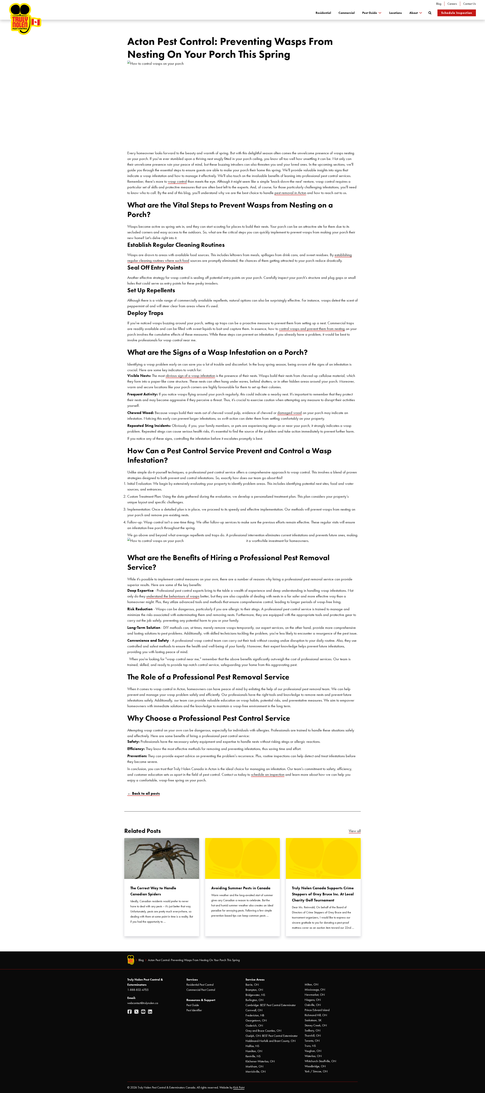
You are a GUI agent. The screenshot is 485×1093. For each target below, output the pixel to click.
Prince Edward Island (317, 1010)
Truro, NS (310, 1046)
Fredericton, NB (255, 1015)
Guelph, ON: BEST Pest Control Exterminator (272, 1036)
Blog (438, 3)
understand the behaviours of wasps (172, 596)
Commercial (347, 13)
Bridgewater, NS (255, 995)
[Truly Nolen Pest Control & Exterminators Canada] (25, 19)
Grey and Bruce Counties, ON (263, 1030)
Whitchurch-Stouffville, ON (320, 1061)
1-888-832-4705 (138, 990)
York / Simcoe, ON (316, 1071)
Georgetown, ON (256, 1020)
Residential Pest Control (200, 984)
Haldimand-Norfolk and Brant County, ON (271, 1041)
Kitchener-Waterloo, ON (260, 1061)
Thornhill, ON (313, 1035)
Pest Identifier (194, 1010)
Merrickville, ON (256, 1071)
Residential (323, 13)
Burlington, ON (254, 1000)
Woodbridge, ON (315, 1066)
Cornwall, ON (254, 1010)
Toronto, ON (312, 1040)
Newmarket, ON (315, 994)
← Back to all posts (143, 793)
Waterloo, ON (313, 1056)
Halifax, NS (252, 1046)
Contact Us (469, 3)
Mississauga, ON (315, 989)
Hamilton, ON (254, 1051)
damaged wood (289, 412)
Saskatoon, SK (313, 1020)
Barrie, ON (252, 984)
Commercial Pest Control (200, 990)
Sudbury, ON (312, 1030)
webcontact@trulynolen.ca (142, 1003)
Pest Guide (369, 13)
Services (192, 979)
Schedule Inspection (456, 13)
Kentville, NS (253, 1056)
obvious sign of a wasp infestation (190, 375)
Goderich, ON (254, 1025)
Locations (395, 13)
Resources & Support (200, 1000)
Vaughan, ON (313, 1051)
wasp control (177, 181)
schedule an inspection (267, 774)
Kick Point (238, 1087)
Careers (452, 3)
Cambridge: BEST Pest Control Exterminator (271, 1005)
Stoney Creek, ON (316, 1025)
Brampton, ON (254, 990)
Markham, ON (254, 1066)
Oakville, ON (313, 1005)
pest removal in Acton (290, 192)
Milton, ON (311, 984)
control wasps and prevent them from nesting (312, 328)
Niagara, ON (313, 1000)
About (413, 13)
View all (355, 831)
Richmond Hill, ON (316, 1015)
